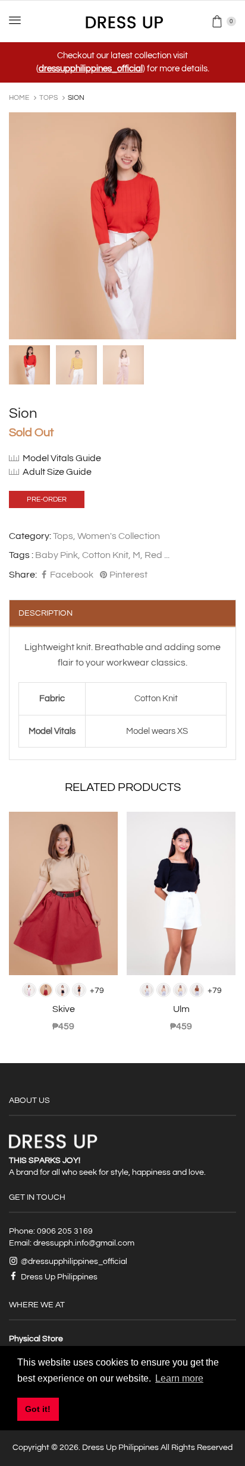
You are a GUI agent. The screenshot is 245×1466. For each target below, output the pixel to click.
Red (153, 555)
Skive (63, 1009)
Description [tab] (45, 613)
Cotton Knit (105, 555)
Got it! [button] (38, 1409)
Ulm (181, 1009)
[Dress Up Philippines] (123, 21)
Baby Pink (56, 555)
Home (19, 98)
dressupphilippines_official (91, 68)
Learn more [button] (179, 1378)
